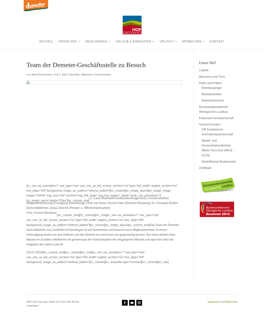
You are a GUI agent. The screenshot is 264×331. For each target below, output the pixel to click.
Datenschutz (231, 301)
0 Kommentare (102, 74)
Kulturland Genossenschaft (216, 118)
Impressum (213, 301)
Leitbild (203, 70)
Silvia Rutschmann (41, 74)
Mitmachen (192, 41)
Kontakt (217, 41)
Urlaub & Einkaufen (133, 41)
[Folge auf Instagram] (139, 303)
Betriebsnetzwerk (213, 100)
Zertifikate (205, 167)
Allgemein (86, 74)
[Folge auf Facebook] (125, 303)
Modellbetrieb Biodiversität (219, 161)
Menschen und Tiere (212, 76)
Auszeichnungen (210, 124)
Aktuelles (75, 74)
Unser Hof (67, 41)
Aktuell (46, 41)
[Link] (218, 194)
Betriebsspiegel (212, 87)
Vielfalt (166, 41)
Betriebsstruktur (212, 94)
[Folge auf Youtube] (132, 303)
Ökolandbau (96, 41)
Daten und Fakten (210, 83)
